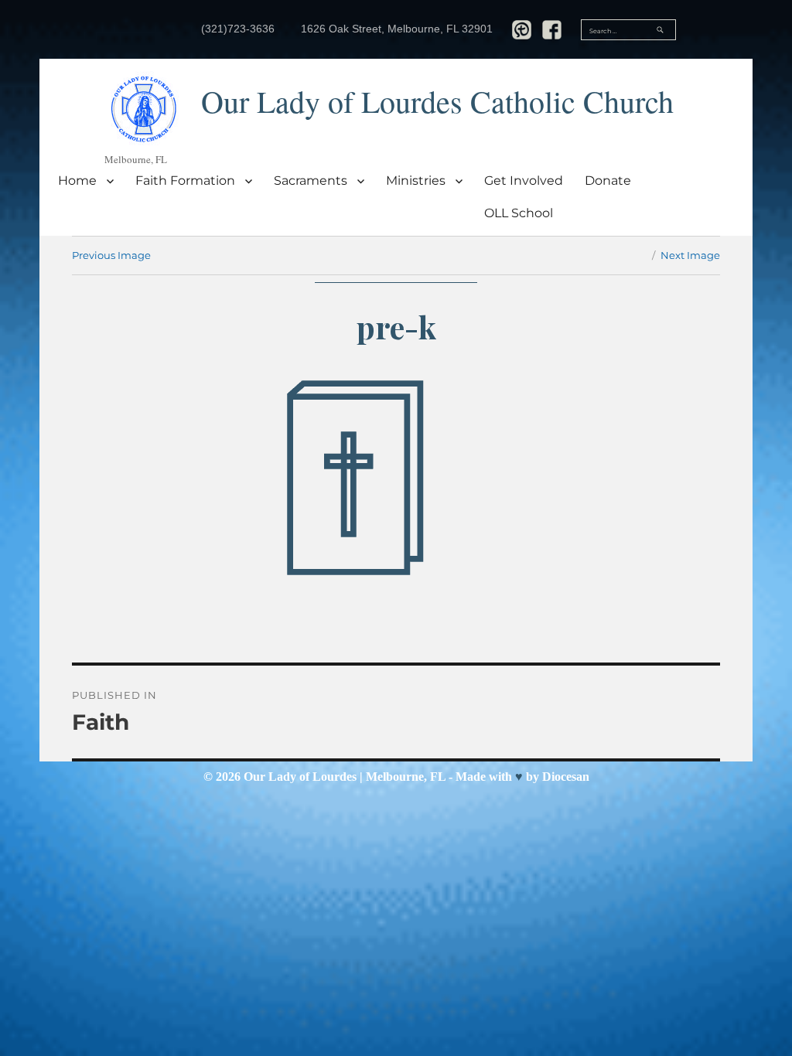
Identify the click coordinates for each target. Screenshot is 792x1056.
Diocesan (565, 776)
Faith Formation (185, 180)
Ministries (416, 180)
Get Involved (523, 180)
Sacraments (310, 180)
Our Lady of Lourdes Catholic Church (437, 100)
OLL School (518, 213)
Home (77, 180)
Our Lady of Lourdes (300, 776)
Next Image (690, 255)
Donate (608, 180)
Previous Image (111, 255)
